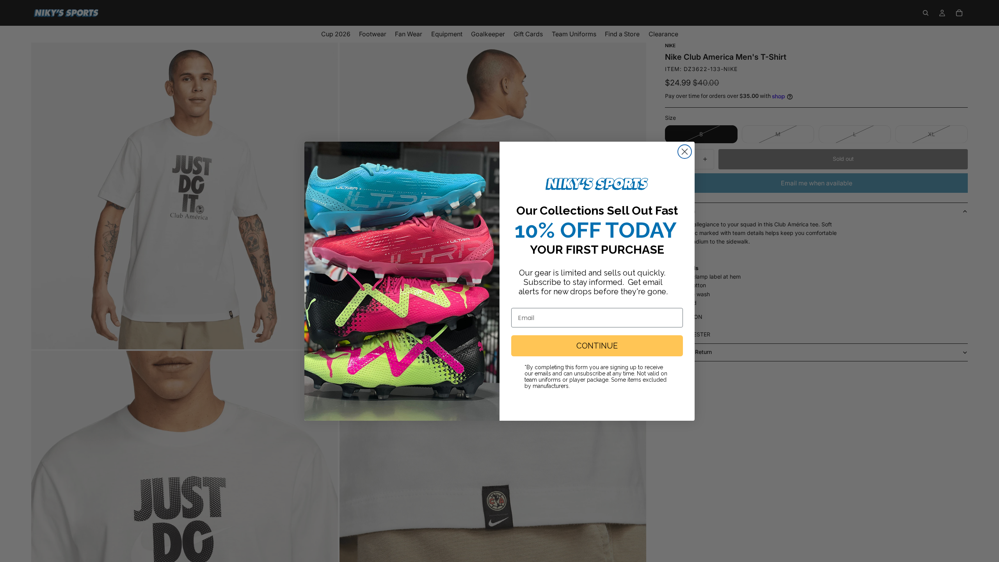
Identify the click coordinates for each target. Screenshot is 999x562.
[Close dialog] (684, 151)
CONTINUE (597, 345)
